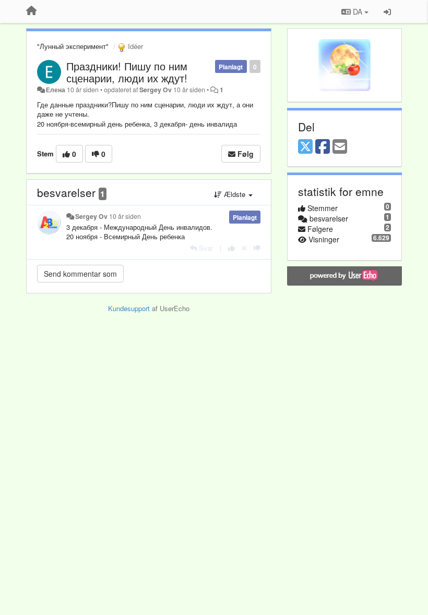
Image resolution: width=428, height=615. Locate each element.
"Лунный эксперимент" (73, 46)
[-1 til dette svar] (257, 248)
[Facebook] (322, 147)
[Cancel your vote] (244, 248)
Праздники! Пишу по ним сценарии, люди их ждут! (126, 71)
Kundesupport (129, 308)
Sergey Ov (155, 89)
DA (357, 11)
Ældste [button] (234, 194)
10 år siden (125, 216)
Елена (55, 89)
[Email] (339, 147)
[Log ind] (387, 11)
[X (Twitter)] (305, 147)
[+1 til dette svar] (231, 248)
